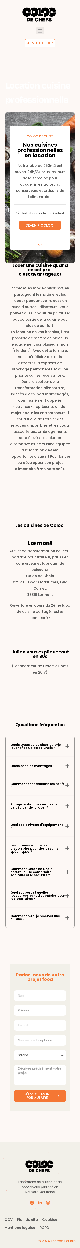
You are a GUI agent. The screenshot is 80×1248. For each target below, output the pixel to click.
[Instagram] (48, 1203)
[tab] (40, 746)
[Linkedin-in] (40, 1203)
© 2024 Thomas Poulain (57, 1241)
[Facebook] (32, 1203)
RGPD (44, 1227)
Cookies (49, 1219)
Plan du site (27, 1219)
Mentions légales (19, 1227)
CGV (8, 1219)
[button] (40, 30)
